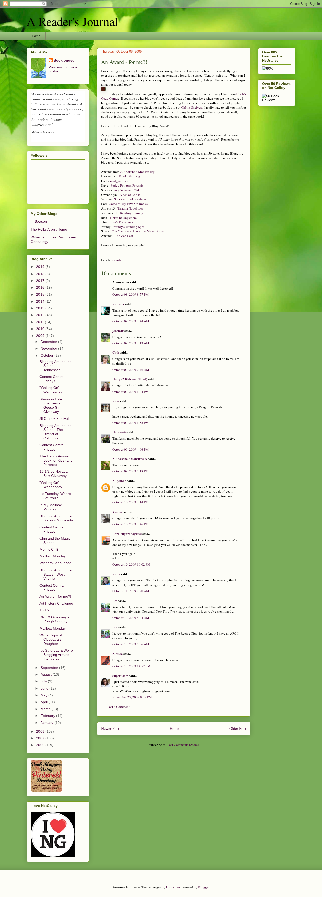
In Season (39, 221)
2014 (40, 301)
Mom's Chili (48, 549)
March (46, 709)
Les (114, 600)
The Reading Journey (128, 213)
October (47, 355)
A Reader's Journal (72, 21)
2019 (40, 267)
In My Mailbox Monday (50, 507)
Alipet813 (119, 480)
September (50, 668)
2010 (40, 329)
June (45, 688)
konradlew (173, 887)
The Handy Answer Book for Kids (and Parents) (56, 460)
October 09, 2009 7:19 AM (130, 343)
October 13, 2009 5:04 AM (130, 617)
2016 (40, 287)
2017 (40, 281)
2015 (40, 294)
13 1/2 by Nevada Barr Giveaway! (53, 473)
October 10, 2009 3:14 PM (130, 502)
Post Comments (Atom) (183, 744)
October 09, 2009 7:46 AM (130, 369)
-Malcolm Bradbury (42, 132)
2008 (40, 731)
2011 (40, 322)
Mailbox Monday (52, 556)
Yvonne (117, 511)
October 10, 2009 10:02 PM (131, 564)
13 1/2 (44, 610)
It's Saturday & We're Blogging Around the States (56, 654)
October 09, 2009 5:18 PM (130, 471)
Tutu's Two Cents (121, 222)
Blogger (203, 887)
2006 (40, 745)
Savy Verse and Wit (126, 190)
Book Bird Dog (129, 176)
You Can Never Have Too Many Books (138, 231)
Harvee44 (119, 432)
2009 (40, 336)
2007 (40, 738)
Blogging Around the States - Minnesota (56, 518)
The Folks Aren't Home (49, 229)
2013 (40, 308)
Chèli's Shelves (191, 107)
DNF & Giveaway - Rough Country (54, 619)
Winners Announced (55, 563)
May (44, 695)
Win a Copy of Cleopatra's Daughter (50, 639)
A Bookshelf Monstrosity (137, 171)
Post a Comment (118, 706)
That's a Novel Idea (130, 208)
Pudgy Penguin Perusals (127, 185)
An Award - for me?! (55, 596)
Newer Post (110, 728)
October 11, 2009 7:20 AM (130, 591)
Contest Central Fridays (51, 379)
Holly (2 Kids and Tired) (129, 379)
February (48, 716)
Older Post (237, 728)
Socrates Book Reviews (130, 199)
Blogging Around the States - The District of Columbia (55, 432)
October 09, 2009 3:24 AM (130, 321)
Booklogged (64, 60)
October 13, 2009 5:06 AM (130, 644)
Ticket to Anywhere (123, 217)
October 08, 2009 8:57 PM (130, 294)
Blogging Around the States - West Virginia (55, 574)
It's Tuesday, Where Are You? (55, 496)
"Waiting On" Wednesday (50, 390)
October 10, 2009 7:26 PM (130, 524)
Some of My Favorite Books (128, 203)
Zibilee (117, 653)
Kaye (115, 401)
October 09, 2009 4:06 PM (130, 449)
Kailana (118, 304)
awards (116, 260)
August (47, 674)
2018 (40, 274)
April (45, 702)
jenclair (118, 330)
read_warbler (118, 180)
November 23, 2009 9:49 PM (132, 697)
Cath (115, 352)
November (49, 348)
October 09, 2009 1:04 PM (130, 391)
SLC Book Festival (54, 418)
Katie (116, 574)
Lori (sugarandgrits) (127, 533)
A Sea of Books (129, 194)
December (49, 342)
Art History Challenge (56, 603)
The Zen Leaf (124, 235)
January (47, 723)
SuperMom (120, 675)
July (44, 681)
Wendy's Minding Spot (128, 226)
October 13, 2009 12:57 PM (131, 666)
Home (36, 36)
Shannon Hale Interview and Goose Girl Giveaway (52, 405)
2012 (40, 315)
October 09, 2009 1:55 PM (130, 422)
